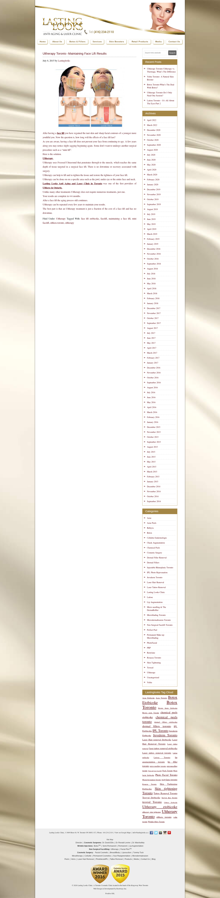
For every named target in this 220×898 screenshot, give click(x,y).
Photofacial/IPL (102, 859)
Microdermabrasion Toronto (159, 620)
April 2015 (151, 466)
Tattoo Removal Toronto (165, 793)
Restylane (151, 652)
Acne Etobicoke (148, 698)
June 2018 (151, 278)
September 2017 (154, 323)
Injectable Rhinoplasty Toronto (160, 567)
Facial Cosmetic (101, 852)
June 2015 (151, 456)
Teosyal (150, 667)
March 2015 (152, 471)
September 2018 (154, 263)
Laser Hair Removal (155, 582)
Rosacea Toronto (154, 657)
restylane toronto (169, 779)
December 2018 (153, 248)
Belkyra (150, 527)
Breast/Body (115, 852)
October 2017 (152, 318)
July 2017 (151, 333)
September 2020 (154, 144)
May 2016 (151, 402)
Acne (149, 518)
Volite (149, 682)
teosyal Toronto (152, 802)
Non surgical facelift (155, 771)
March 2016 (152, 412)
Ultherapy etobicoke (159, 806)
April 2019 (151, 229)
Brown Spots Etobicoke (167, 708)
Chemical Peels (153, 547)
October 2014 (152, 496)
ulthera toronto (57, 222)
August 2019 (152, 209)
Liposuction (126, 852)
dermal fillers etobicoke (165, 722)
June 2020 (151, 159)
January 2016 (152, 422)
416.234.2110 (108, 832)
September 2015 (154, 441)
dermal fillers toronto (156, 726)
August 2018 (152, 268)
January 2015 (152, 481)
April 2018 (151, 288)
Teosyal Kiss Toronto (169, 798)
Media (136, 859)
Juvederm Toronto (154, 577)
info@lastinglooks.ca (140, 832)
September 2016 (154, 382)
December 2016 (153, 367)
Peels (67, 859)
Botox (149, 532)
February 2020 (153, 179)
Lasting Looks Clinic (156, 592)
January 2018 (152, 303)
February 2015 (153, 476)
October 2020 (152, 139)
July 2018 (151, 273)
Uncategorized (153, 677)
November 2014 (154, 491)
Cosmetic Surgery (154, 552)
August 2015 (152, 446)
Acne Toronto (161, 698)
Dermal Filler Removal (157, 557)
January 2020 (152, 184)
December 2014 (153, 486)
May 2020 (151, 164)
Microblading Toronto (156, 615)
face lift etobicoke (90, 218)
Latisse (150, 597)
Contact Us (145, 859)
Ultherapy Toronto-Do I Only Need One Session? (159, 94)
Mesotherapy (77, 856)
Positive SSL (110, 893)
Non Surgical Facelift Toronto (160, 624)
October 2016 (152, 377)
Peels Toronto (167, 770)
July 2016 (151, 392)
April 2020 (151, 169)
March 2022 (152, 125)
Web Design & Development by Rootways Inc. (110, 888)
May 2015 (151, 461)
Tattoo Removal (116, 859)
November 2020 (154, 135)
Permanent (122, 846)
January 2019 (152, 243)
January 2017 (152, 362)
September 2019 (154, 204)
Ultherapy (61, 218)
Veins (73, 859)
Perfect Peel (152, 629)
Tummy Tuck (138, 852)
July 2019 (151, 214)
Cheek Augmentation (156, 542)
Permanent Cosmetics (102, 856)
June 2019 (151, 219)
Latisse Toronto (162, 757)
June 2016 (151, 397)
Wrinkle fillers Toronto (156, 821)
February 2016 (153, 417)
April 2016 (151, 407)
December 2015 (153, 427)
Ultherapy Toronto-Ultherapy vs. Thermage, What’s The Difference (161, 70)
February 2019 (153, 238)
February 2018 (153, 298)
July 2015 (151, 451)
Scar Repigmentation (121, 856)
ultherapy (69, 222)
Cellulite (88, 856)
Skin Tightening (154, 662)
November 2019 (154, 194)
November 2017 (154, 313)
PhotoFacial (152, 642)
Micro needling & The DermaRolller (156, 608)
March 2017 (152, 352)
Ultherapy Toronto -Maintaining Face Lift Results (75, 53)
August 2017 (152, 328)
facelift (104, 218)
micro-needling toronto (158, 766)
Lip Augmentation (155, 602)
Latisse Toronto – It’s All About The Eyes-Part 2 (160, 102)
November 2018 (154, 253)
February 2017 (153, 357)
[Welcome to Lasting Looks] (63, 18)
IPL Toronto (160, 730)
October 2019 (152, 199)
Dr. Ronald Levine (123, 843)
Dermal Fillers (153, 562)
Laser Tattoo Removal (156, 587)
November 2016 (154, 372)
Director (79, 843)
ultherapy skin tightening (151, 812)
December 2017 (153, 308)
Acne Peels (151, 522)
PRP (149, 647)
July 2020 (151, 154)
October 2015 (152, 436)
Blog (153, 859)
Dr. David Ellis (108, 843)
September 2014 (154, 501)
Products (128, 859)
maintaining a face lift (120, 218)
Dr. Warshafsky (138, 843)
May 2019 (151, 224)
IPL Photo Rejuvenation (157, 572)
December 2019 (153, 189)
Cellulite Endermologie (157, 537)
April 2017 (151, 347)
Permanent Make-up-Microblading (156, 636)
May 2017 (151, 342)
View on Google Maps (122, 832)
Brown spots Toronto (150, 713)
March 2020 (152, 174)
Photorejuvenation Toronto (151, 780)
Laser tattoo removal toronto (156, 752)
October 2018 (152, 258)
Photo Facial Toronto (166, 775)
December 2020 (153, 130)
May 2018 (151, 283)
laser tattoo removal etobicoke (163, 748)
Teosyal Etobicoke (151, 797)
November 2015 (154, 432)
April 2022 (151, 120)
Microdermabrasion (140, 856)
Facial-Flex (126, 849)
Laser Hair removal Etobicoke (156, 739)
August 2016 (152, 387)
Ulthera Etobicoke (170, 802)
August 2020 (152, 149)
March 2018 (152, 293)
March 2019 (152, 234)
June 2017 (151, 337)
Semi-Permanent (109, 846)
